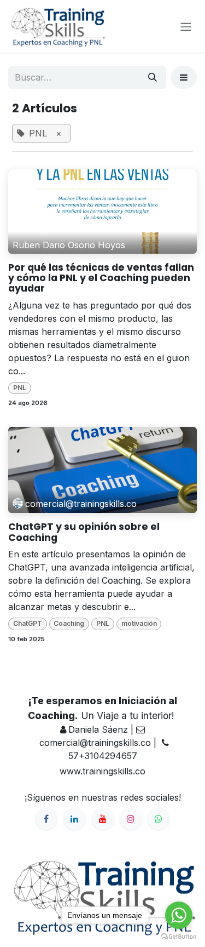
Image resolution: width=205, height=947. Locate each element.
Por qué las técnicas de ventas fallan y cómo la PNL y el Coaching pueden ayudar (101, 278)
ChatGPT (27, 623)
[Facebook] (46, 819)
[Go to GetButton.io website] (178, 936)
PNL (19, 388)
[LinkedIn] (74, 819)
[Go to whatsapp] (178, 915)
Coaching (69, 623)
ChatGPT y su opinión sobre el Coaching (84, 532)
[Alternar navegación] (186, 26)
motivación (139, 623)
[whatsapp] (158, 819)
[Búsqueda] (152, 77)
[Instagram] (131, 819)
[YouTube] (103, 819)
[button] (184, 77)
